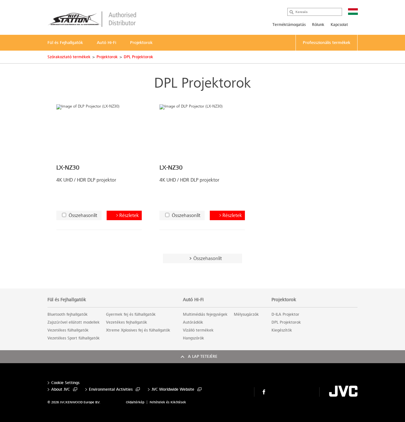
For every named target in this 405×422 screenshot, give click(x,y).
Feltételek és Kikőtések (168, 402)
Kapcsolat (339, 24)
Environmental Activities (111, 390)
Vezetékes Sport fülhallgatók (73, 338)
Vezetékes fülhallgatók (68, 330)
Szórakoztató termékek (68, 56)
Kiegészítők (281, 330)
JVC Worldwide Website (173, 390)
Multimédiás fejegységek (205, 314)
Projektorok (107, 56)
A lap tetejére (202, 356)
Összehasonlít (83, 215)
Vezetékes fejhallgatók (126, 322)
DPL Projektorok (138, 56)
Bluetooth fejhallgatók (67, 314)
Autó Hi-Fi (193, 299)
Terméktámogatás (289, 24)
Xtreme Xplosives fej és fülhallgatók (138, 330)
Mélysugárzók (246, 314)
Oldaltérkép (135, 402)
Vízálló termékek (198, 330)
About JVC (60, 390)
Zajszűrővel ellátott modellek (73, 322)
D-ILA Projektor (285, 314)
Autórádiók (193, 322)
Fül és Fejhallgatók (66, 299)
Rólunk (318, 24)
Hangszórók (193, 338)
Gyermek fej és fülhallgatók (131, 314)
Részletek (129, 215)
